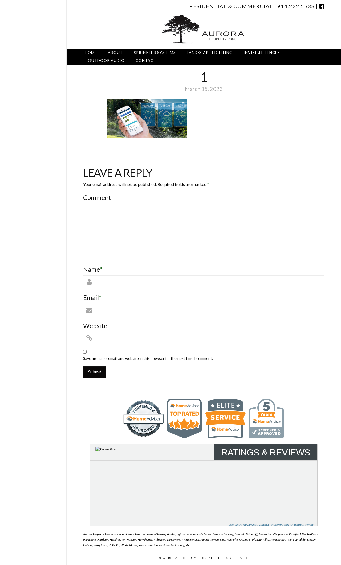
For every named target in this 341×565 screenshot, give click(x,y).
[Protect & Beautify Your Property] (203, 29)
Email (92, 297)
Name (93, 269)
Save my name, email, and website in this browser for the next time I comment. (148, 358)
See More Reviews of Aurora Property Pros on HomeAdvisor (271, 524)
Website (95, 325)
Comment (97, 197)
